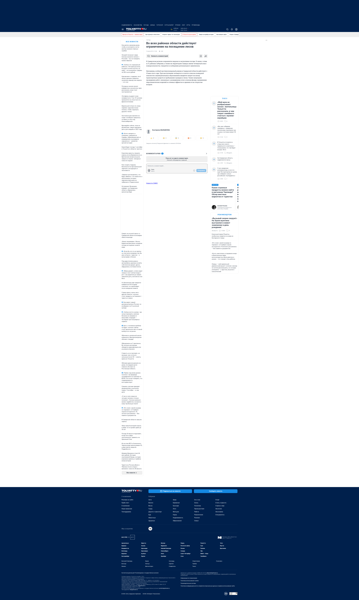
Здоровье (151, 521)
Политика (197, 506)
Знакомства (138, 25)
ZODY (183, 25)
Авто (150, 500)
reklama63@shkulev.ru (212, 573)
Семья (196, 521)
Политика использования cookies (190, 580)
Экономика (219, 512)
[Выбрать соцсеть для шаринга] (206, 56)
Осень (196, 503)
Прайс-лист (125, 503)
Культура (176, 506)
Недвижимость (127, 25)
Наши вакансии (127, 509)
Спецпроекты (219, 515)
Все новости (132, 41)
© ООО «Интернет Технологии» (151, 593)
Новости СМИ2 (152, 183)
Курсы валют (169, 25)
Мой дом (176, 512)
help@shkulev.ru (134, 589)
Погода (146, 25)
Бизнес (150, 503)
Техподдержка (126, 512)
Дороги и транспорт (155, 512)
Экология (218, 509)
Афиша (152, 25)
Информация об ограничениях (189, 578)
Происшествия (199, 509)
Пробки (177, 25)
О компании (126, 506)
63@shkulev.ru (141, 585)
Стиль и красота (220, 503)
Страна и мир (219, 506)
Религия (197, 518)
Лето (174, 509)
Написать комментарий (159, 56)
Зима (174, 500)
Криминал (176, 503)
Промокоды (196, 25)
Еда (149, 515)
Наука (175, 515)
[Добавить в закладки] (201, 56)
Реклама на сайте (127, 500)
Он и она (197, 500)
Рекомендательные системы (188, 583)
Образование (177, 521)
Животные (152, 518)
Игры (188, 25)
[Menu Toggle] (122, 29)
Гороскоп (159, 25)
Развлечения (198, 515)
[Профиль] (236, 29)
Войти (152, 171)
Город (150, 509)
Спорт (217, 500)
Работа (196, 512)
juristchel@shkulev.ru (164, 588)
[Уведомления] (232, 29)
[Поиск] (227, 29)
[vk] (150, 529)
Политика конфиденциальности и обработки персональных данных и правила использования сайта (208, 586)
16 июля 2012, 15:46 (151, 51)
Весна (150, 506)
